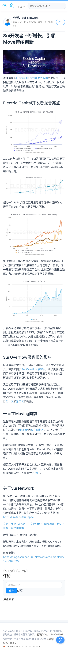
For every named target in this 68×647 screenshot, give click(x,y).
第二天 (20, 401)
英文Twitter (18, 524)
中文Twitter (34, 524)
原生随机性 (37, 430)
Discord (49, 524)
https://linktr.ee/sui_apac (18, 517)
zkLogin (23, 430)
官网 (5, 524)
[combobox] (21, 7)
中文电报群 (17, 528)
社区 (37, 473)
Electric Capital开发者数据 (32, 78)
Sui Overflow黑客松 (33, 369)
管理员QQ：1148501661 (50, 634)
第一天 (10, 401)
